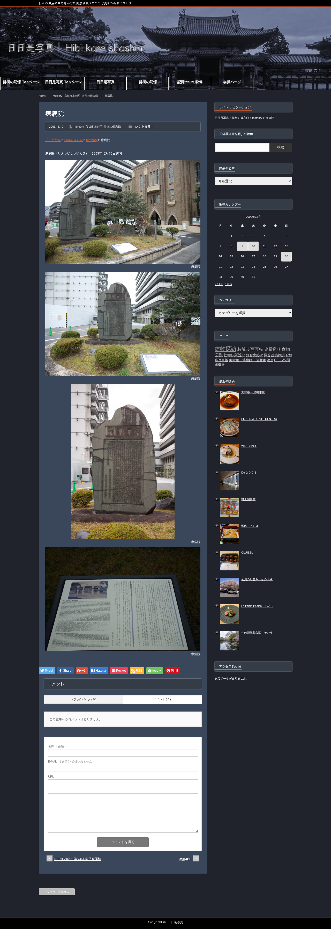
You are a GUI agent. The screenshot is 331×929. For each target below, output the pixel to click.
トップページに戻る (57, 892)
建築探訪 (278, 355)
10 (253, 246)
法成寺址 (185, 859)
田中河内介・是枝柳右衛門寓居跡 (77, 859)
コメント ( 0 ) (162, 699)
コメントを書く (143, 126)
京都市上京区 (72, 95)
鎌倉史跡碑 (254, 355)
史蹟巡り (272, 349)
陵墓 (270, 360)
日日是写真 (175, 922)
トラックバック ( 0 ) (83, 699)
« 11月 (219, 284)
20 (286, 256)
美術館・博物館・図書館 (247, 360)
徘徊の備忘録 (90, 95)
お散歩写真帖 (250, 349)
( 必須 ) (57, 746)
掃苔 (267, 355)
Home (42, 95)
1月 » (228, 284)
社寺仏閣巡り (234, 355)
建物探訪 (225, 349)
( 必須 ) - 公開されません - (71, 761)
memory (57, 95)
